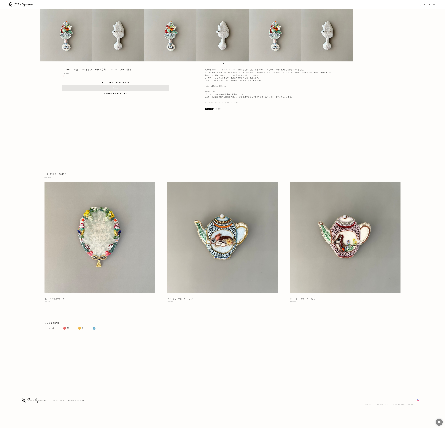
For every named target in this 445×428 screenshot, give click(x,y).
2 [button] (223, 63)
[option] (222, 35)
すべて (52, 328)
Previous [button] (3, 35)
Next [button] (441, 35)
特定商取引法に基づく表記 (76, 400)
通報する (219, 109)
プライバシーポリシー (58, 400)
